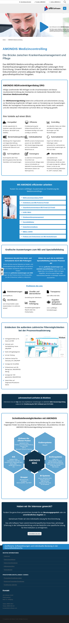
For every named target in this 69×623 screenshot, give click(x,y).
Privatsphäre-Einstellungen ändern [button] (13, 578)
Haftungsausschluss (9, 566)
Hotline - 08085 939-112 (55, 2)
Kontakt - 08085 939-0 (40, 2)
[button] (65, 2)
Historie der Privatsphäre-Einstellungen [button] (14, 581)
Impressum (7, 556)
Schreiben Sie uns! (34, 533)
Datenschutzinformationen (11, 563)
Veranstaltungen (8, 569)
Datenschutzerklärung (9, 559)
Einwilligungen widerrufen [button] (10, 584)
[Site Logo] (52, 8)
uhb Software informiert (26, 2)
